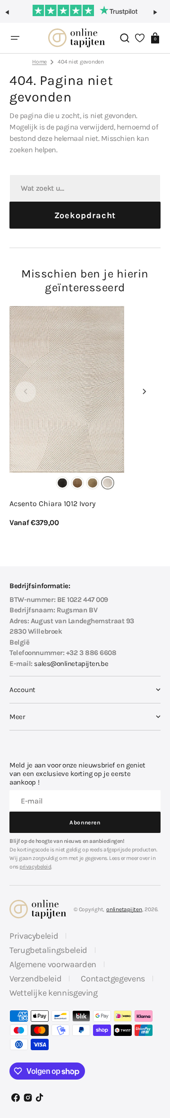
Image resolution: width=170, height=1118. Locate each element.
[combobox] (85, 188)
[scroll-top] (155, 1069)
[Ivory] (107, 482)
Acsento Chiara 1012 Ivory (52, 503)
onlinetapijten (124, 909)
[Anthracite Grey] (62, 482)
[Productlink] (85, 417)
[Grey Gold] (92, 482)
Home (39, 61)
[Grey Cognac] (77, 482)
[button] (11, 16)
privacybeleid (35, 866)
